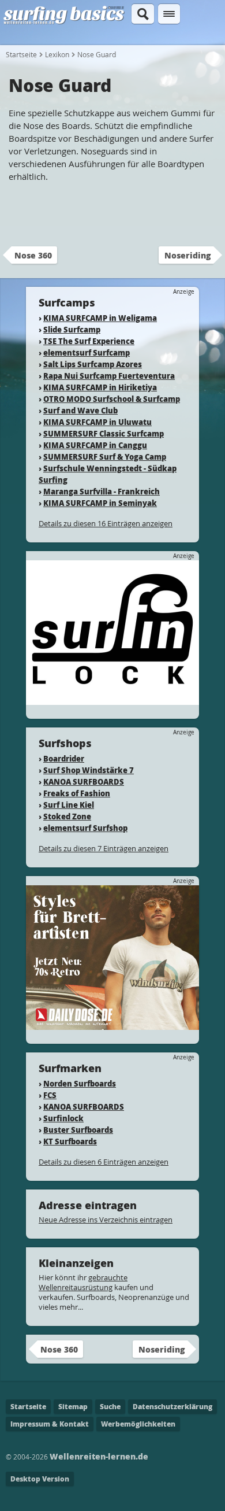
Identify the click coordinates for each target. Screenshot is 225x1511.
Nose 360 (33, 255)
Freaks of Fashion (76, 793)
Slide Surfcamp (71, 329)
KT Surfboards (70, 1141)
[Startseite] (64, 22)
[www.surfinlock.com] (112, 699)
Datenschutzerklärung (172, 1407)
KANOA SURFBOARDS (83, 781)
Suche (110, 1407)
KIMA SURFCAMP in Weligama (100, 317)
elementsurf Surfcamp (86, 352)
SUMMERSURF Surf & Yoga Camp (104, 456)
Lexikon (57, 54)
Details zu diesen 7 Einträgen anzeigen (103, 848)
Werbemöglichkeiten (138, 1424)
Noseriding (187, 255)
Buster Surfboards (78, 1129)
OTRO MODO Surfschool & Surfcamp (111, 398)
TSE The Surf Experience (88, 340)
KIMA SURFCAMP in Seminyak (100, 502)
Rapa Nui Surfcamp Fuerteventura (109, 375)
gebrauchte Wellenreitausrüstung (83, 1282)
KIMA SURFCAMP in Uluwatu (97, 421)
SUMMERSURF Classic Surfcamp (103, 433)
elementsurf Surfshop (85, 827)
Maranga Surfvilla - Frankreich (101, 491)
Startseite (21, 54)
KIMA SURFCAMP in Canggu (95, 444)
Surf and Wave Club (80, 410)
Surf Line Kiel (68, 804)
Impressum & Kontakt (49, 1424)
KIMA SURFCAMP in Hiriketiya (100, 387)
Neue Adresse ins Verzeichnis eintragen (105, 1219)
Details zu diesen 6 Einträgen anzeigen (103, 1162)
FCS (50, 1094)
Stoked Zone (67, 816)
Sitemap (73, 1407)
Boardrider (63, 758)
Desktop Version (39, 1479)
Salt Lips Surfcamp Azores (92, 364)
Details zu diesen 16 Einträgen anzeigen (105, 523)
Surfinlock (63, 1118)
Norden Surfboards (79, 1083)
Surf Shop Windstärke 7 (88, 769)
